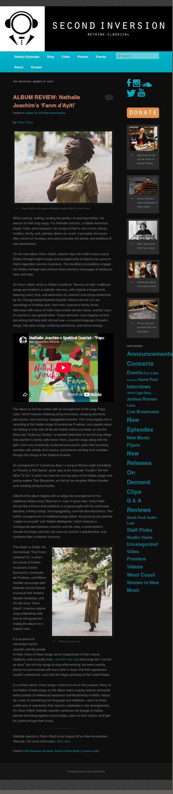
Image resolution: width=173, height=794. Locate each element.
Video (66, 56)
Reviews (48, 751)
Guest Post (148, 379)
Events (101, 56)
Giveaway (132, 379)
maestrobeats (56, 113)
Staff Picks (139, 529)
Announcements (150, 353)
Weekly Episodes (26, 56)
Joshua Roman (142, 399)
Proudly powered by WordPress (86, 771)
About (18, 67)
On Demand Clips (138, 482)
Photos (82, 56)
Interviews (139, 386)
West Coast (141, 574)
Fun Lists (151, 373)
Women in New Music (67, 751)
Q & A (134, 500)
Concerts (140, 363)
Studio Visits (139, 537)
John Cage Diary (139, 393)
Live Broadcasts (143, 411)
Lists (131, 405)
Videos (135, 566)
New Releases (33, 751)
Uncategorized (142, 544)
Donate (36, 67)
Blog (50, 56)
